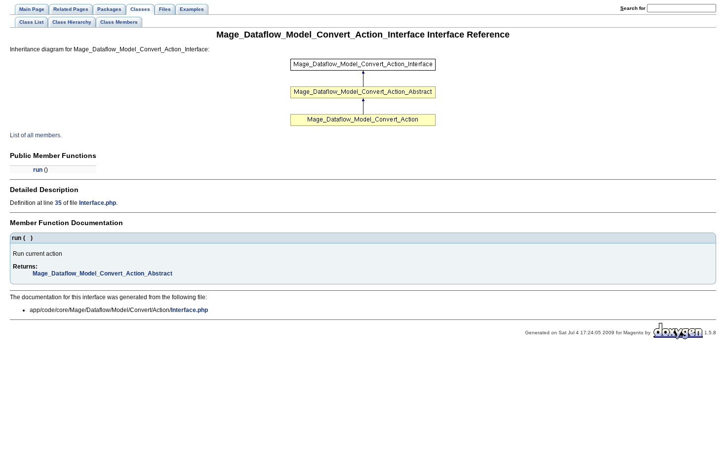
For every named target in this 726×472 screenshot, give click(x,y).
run (37, 169)
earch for (633, 8)
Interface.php (97, 202)
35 (58, 202)
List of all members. (36, 135)
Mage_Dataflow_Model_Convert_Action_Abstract (102, 273)
